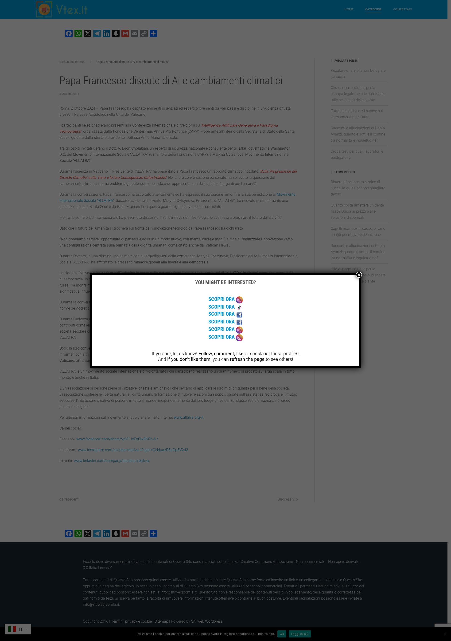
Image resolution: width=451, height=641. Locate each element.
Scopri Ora (222, 299)
